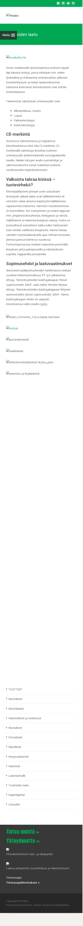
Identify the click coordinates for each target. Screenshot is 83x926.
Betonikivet (15, 699)
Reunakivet (15, 728)
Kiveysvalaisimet (18, 756)
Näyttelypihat (16, 795)
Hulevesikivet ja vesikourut (24, 718)
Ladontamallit (16, 775)
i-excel (45, 905)
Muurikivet (14, 747)
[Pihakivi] (9, 14)
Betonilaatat (16, 708)
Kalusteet (14, 766)
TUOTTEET (15, 689)
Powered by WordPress (19, 905)
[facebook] (58, 4)
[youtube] (68, 4)
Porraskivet (15, 737)
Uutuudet (14, 804)
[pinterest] (73, 4)
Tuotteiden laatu (18, 785)
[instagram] (63, 4)
